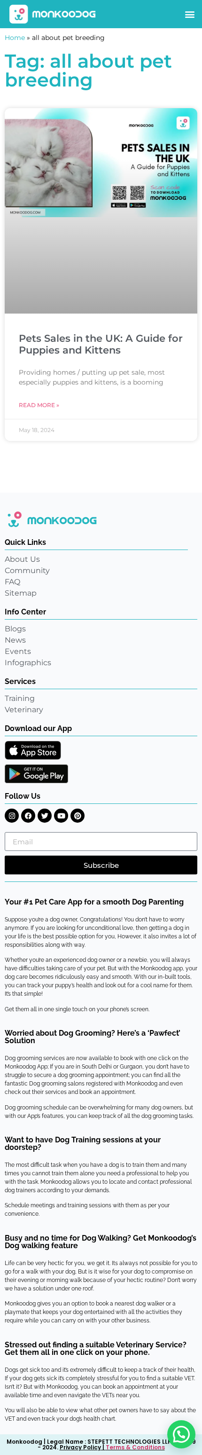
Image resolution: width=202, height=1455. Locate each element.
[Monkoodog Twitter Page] (45, 816)
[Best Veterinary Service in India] (52, 14)
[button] (189, 14)
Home (15, 37)
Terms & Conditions (135, 1447)
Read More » (39, 405)
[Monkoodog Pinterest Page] (77, 816)
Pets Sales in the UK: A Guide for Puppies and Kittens (101, 344)
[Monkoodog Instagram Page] (12, 816)
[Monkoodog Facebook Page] (28, 816)
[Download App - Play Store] (36, 773)
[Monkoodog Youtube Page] (61, 816)
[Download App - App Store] (33, 750)
